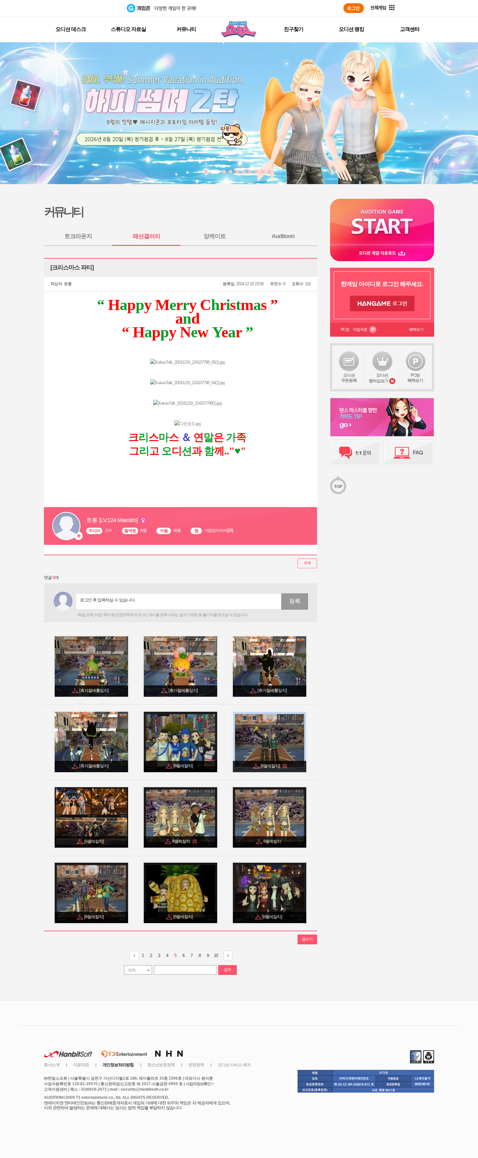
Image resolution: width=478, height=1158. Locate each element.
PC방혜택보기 (415, 378)
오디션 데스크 (71, 29)
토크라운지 (78, 236)
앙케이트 (215, 236)
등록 (294, 601)
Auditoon (283, 236)
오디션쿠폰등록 (349, 378)
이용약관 (81, 1064)
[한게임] (100, 8)
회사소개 (52, 1064)
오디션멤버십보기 (378, 378)
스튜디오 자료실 (128, 29)
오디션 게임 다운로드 (382, 253)
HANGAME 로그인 (382, 303)
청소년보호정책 (161, 1064)
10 (216, 955)
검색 (227, 969)
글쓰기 (307, 939)
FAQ (409, 453)
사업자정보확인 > (199, 1084)
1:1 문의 (355, 453)
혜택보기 (416, 329)
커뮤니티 (186, 29)
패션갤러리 (146, 236)
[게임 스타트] (382, 222)
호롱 (68, 283)
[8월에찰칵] (183, 765)
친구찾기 (293, 29)
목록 (307, 563)
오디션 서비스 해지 (234, 1064)
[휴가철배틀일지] (94, 690)
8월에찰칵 (184, 841)
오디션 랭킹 (351, 29)
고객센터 (409, 29)
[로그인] (353, 8)
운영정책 (196, 1064)
